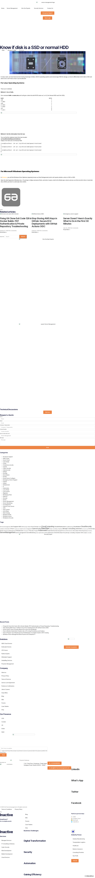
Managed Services (6, 840)
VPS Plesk (6, 511)
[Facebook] (73, 797)
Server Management (8, 501)
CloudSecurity (86, 526)
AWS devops (24, 526)
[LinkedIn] (73, 763)
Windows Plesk (7, 514)
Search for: (2, 236)
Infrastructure (6, 484)
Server (4, 499)
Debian (5, 471)
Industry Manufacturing (79, 839)
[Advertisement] (47, 32)
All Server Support (8, 456)
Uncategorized (7, 504)
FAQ (2, 709)
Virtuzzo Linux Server (8, 506)
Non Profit (75, 855)
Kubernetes (6, 488)
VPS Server (4, 650)
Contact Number (3, 429)
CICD (40, 526)
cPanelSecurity (17, 528)
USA (2, 718)
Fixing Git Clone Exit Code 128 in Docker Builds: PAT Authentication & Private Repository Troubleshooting (15, 222)
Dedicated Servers (6, 647)
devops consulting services (72, 528)
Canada (3, 721)
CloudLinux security (8, 465)
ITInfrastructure (19, 530)
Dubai (3, 728)
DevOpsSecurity (85, 528)
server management (21, 532)
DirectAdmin (6, 475)
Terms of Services (6, 679)
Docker (5, 476)
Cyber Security (7, 468)
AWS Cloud (6, 458)
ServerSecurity (58, 532)
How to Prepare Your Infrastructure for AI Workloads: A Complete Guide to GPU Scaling (26, 632)
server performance (49, 532)
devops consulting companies (55, 528)
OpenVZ (5, 496)
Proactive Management (7, 663)
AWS (19, 526)
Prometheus (90, 530)
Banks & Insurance (78, 849)
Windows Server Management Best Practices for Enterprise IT (19, 634)
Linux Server (6, 491)
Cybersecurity (6, 470)
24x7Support (14, 526)
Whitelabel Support (6, 657)
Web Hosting (6, 513)
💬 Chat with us (89, 876)
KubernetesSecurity (52, 530)
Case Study (6, 461)
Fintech (5, 481)
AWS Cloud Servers (6, 643)
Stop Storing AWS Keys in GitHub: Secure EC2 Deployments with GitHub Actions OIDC (44, 222)
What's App (77, 780)
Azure (29, 526)
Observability (75, 530)
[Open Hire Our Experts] (31, 8)
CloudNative (77, 526)
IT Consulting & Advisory (7, 843)
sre (63, 532)
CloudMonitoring (69, 526)
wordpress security (87, 532)
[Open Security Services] (44, 8)
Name (1, 416)
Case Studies (5, 706)
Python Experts (6, 653)
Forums (3, 703)
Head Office (4, 692)
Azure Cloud (6, 460)
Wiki (2, 699)
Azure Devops (34, 526)
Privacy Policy (5, 676)
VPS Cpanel (6, 509)
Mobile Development (6, 854)
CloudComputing (47, 526)
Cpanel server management (26, 528)
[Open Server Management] (18, 8)
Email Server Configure (9, 478)
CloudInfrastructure (60, 526)
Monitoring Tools (7, 494)
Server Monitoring (7, 503)
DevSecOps (91, 528)
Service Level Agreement (8, 682)
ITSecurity (31, 530)
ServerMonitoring (31, 532)
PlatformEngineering (83, 530)
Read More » (3, 232)
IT (3, 486)
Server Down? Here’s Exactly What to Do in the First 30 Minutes (77, 221)
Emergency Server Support (10, 480)
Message (2, 437)
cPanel (12, 528)
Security (5, 498)
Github (4, 483)
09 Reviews (9, 764)
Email (1, 420)
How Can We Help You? (5, 433)
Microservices (69, 530)
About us (3, 672)
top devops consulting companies (72, 532)
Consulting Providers (78, 852)
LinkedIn (75, 769)
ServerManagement (7, 532)
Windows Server (7, 516)
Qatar (2, 732)
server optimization (40, 532)
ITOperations (26, 530)
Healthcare (76, 845)
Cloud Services (5, 857)
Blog (2, 696)
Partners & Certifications (7, 686)
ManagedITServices (61, 530)
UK (2, 725)
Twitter (74, 791)
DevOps (5, 473)
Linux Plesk (6, 489)
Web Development (6, 850)
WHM (82, 532)
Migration (5, 493)
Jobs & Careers (5, 689)
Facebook (76, 803)
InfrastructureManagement (9, 530)
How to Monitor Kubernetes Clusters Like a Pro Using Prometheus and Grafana (24, 631)
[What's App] (73, 774)
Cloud (4, 463)
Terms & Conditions (6, 809)
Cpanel (5, 466)
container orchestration (5, 528)
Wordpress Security (8, 518)
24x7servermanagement (5, 526)
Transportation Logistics (79, 842)
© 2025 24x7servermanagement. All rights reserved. (13, 807)
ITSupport (36, 530)
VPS (4, 508)
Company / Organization (5, 425)
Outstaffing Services (6, 660)
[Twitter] (73, 786)
